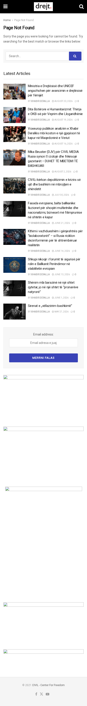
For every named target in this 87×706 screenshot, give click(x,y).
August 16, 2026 (63, 143)
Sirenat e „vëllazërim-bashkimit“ (50, 306)
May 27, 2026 (61, 311)
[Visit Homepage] (43, 6)
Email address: (43, 334)
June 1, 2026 (61, 297)
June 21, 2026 (62, 223)
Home (7, 20)
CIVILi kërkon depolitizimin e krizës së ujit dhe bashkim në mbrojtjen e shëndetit (54, 184)
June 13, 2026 (62, 274)
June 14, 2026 (62, 251)
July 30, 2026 (61, 195)
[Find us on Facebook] (36, 694)
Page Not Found (24, 20)
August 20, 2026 (63, 101)
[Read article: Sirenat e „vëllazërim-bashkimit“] (14, 312)
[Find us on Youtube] (47, 694)
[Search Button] (81, 6)
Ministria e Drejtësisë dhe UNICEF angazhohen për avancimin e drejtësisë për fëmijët (55, 90)
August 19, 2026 (63, 120)
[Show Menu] (5, 6)
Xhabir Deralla (40, 101)
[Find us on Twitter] (41, 694)
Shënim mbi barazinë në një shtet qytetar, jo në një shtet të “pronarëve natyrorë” (53, 287)
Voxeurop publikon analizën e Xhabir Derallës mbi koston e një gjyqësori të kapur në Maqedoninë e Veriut (54, 133)
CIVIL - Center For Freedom (48, 685)
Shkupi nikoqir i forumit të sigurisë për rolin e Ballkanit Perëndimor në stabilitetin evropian (54, 264)
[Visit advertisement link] (43, 397)
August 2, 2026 (62, 171)
